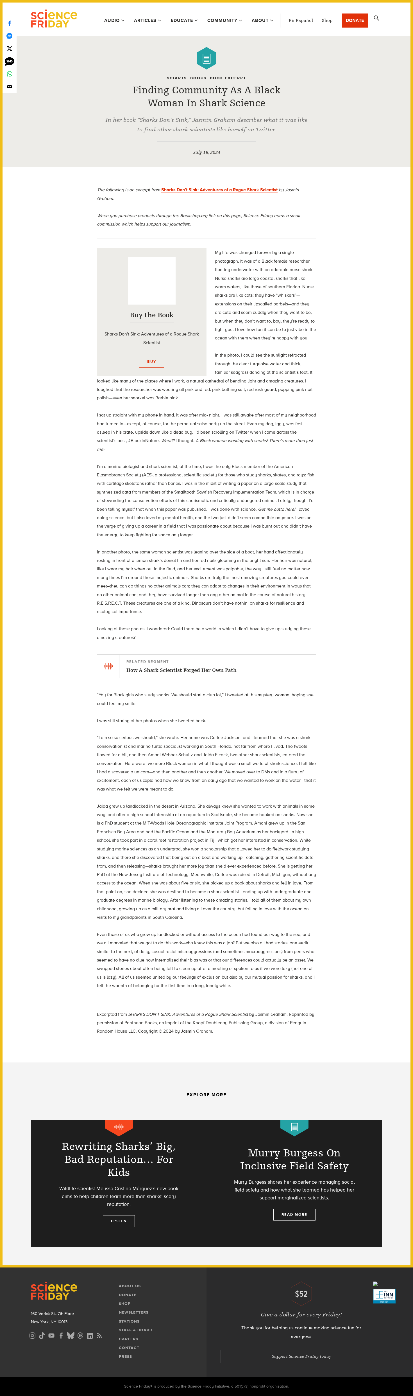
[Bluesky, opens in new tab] (70, 1334)
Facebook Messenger (10, 36)
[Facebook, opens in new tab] (61, 1334)
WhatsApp (10, 73)
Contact (129, 1347)
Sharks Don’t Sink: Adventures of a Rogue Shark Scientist (219, 189)
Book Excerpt (228, 78)
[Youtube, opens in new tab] (51, 1334)
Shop (327, 20)
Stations (129, 1321)
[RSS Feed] (99, 1334)
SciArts (177, 78)
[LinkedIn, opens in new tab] (89, 1334)
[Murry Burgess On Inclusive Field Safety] (294, 1183)
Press (125, 1356)
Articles (145, 20)
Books (198, 78)
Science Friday (54, 19)
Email (10, 86)
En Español (301, 20)
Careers (128, 1339)
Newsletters (134, 1312)
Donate (355, 20)
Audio (112, 20)
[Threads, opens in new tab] (80, 1334)
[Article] (206, 58)
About (260, 20)
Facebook (10, 23)
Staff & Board (136, 1330)
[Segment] (119, 1128)
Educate (182, 20)
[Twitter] (10, 48)
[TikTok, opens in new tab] (42, 1334)
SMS (10, 61)
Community (222, 20)
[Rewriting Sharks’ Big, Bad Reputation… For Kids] (118, 1183)
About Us (130, 1286)
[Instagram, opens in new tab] (32, 1334)
